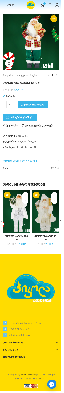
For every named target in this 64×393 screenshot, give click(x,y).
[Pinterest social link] (26, 147)
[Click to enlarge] (9, 63)
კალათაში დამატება (32, 104)
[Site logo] (30, 4)
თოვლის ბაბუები (27, 75)
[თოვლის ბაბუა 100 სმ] (16, 211)
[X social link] (22, 147)
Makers (43, 378)
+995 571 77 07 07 (19, 328)
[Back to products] (53, 75)
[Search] (50, 5)
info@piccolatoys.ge (19, 334)
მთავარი (8, 75)
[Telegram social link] (35, 147)
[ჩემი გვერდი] (57, 5)
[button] (25, 201)
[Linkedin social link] (31, 147)
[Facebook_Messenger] (51, 384)
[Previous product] (49, 75)
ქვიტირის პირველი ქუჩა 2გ (25, 322)
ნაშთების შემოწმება (21, 117)
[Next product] (57, 75)
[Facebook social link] (18, 147)
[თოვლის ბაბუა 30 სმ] (45, 211)
